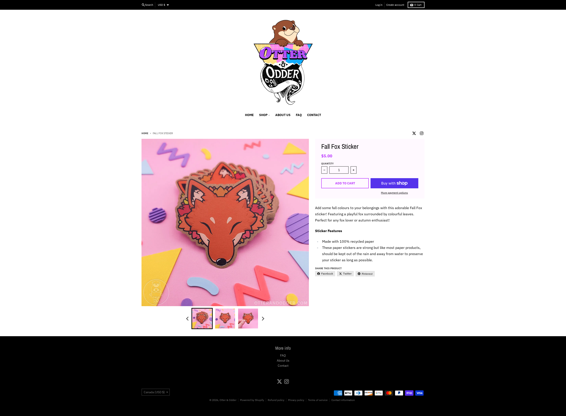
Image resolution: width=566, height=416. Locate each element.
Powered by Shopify (252, 400)
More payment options (394, 192)
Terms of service (318, 400)
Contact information (343, 400)
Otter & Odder (228, 400)
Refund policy (276, 400)
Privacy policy (296, 400)
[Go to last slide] (187, 318)
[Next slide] (263, 318)
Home (145, 133)
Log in (378, 4)
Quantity (327, 163)
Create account (395, 4)
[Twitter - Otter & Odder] (414, 133)
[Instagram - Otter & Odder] (421, 133)
